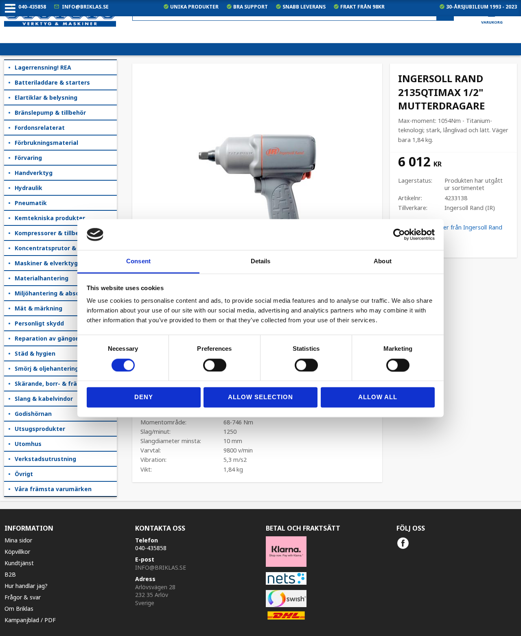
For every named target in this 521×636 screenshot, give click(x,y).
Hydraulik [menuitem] (28, 188)
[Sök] (445, 14)
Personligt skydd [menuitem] (39, 323)
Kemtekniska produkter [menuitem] (50, 218)
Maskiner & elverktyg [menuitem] (46, 263)
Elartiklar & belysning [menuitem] (46, 97)
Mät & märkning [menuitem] (38, 308)
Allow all (377, 397)
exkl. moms (357, 36)
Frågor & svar (22, 597)
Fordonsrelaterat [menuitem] (40, 127)
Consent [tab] (138, 261)
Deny (143, 397)
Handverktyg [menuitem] (34, 173)
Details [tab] (261, 261)
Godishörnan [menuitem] (33, 413)
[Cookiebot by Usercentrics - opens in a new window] (399, 234)
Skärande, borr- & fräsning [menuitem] (54, 383)
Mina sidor (18, 540)
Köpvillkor (17, 551)
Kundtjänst (19, 563)
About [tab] (383, 261)
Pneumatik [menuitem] (31, 203)
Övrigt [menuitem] (24, 474)
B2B (10, 574)
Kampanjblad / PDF (30, 620)
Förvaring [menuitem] (28, 158)
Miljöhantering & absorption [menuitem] (56, 293)
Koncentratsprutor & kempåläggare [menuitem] (66, 248)
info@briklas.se (85, 6)
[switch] (214, 365)
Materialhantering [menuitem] (41, 278)
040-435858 (32, 6)
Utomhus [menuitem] (28, 444)
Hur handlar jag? (26, 586)
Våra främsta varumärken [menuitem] (53, 489)
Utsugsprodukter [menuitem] (40, 429)
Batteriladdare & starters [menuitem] (52, 82)
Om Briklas (18, 608)
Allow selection (260, 397)
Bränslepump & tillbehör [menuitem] (50, 112)
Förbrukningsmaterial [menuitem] (46, 142)
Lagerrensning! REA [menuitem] (43, 67)
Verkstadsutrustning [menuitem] (45, 459)
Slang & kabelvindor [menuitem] (44, 398)
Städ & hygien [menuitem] (35, 353)
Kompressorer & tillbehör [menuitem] (52, 233)
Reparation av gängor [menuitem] (46, 338)
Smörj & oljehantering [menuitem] (47, 368)
